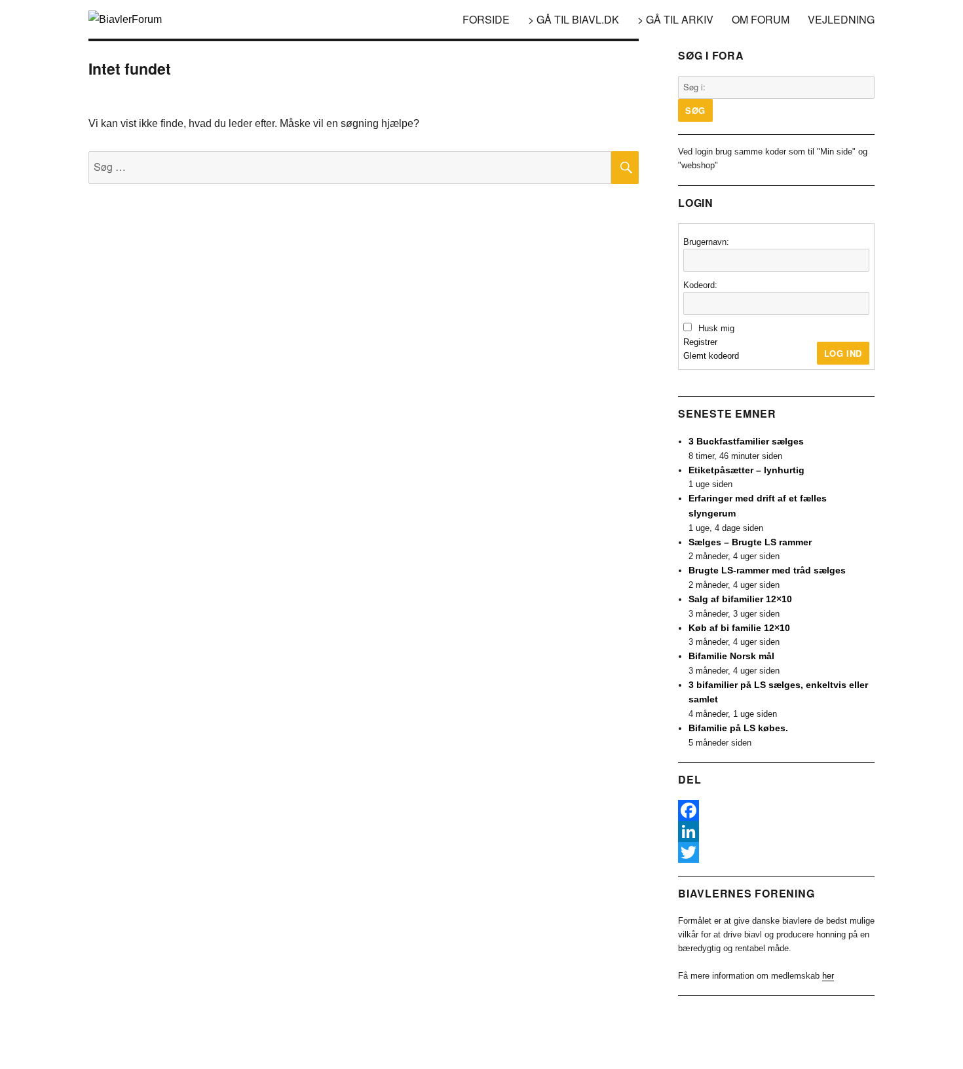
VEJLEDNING (841, 19)
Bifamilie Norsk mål (731, 656)
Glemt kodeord (711, 356)
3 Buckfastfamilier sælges (746, 441)
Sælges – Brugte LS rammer (750, 542)
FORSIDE (486, 19)
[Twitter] (776, 852)
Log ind (843, 353)
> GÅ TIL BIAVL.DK (573, 19)
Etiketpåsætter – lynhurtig (746, 470)
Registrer (700, 342)
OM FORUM (760, 19)
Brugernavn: (706, 242)
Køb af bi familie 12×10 (739, 628)
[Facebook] (776, 810)
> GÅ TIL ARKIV (675, 19)
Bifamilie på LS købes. (738, 728)
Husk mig (716, 328)
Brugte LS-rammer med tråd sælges (767, 570)
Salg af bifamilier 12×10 (740, 599)
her (828, 976)
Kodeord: (700, 285)
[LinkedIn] (776, 831)
